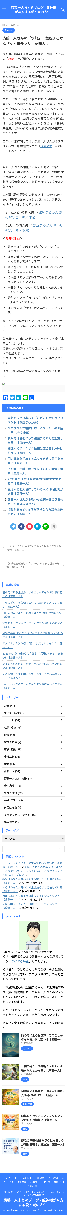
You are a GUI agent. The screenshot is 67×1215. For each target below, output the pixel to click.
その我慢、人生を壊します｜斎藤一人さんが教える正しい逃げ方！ (32, 676)
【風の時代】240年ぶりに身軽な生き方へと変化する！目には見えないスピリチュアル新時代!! (33, 1193)
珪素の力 (46, 146)
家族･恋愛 (21, 1182)
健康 (11, 1182)
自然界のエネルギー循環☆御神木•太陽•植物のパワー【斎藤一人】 (33, 615)
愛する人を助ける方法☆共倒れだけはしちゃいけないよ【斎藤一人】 (32, 665)
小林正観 (34, 1182)
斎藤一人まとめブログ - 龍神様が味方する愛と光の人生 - (33, 10)
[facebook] (21, 526)
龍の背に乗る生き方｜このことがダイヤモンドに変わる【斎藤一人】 (32, 594)
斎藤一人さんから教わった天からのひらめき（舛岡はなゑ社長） (35, 501)
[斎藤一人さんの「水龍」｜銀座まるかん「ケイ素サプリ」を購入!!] (37, 526)
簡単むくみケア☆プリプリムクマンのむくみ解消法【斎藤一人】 (32, 625)
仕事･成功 (39, 1178)
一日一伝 (46, 1182)
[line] (45, 526)
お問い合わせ (33, 1185)
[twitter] (13, 526)
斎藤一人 (58, 1182)
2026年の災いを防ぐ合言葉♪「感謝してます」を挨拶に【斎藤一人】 (32, 655)
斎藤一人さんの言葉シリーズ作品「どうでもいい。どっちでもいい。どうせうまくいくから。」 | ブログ (32, 871)
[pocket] (29, 526)
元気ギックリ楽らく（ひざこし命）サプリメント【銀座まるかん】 (35, 420)
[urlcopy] (54, 526)
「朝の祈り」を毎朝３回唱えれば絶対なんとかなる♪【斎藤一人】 (32, 604)
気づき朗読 (53, 1178)
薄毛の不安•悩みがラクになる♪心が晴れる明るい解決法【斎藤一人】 (32, 635)
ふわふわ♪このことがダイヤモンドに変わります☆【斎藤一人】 (32, 686)
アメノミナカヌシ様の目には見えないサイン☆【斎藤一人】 (32, 645)
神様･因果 (27, 1178)
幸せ (17, 1178)
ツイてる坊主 (20, 961)
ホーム (8, 1178)
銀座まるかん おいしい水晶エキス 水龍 (32, 214)
